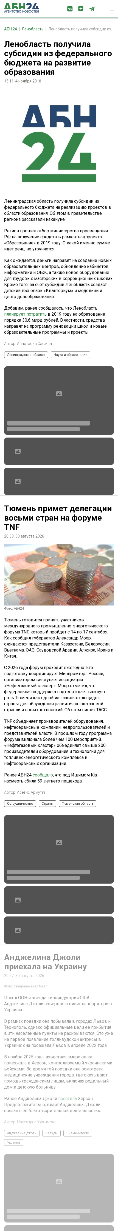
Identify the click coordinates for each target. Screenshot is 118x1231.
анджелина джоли (21, 1195)
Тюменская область (77, 804)
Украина (13, 1204)
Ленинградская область (26, 355)
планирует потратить (25, 314)
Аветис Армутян (31, 792)
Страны (47, 804)
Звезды (51, 1195)
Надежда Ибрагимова (37, 1183)
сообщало (43, 775)
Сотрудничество (20, 804)
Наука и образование (70, 355)
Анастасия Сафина (34, 343)
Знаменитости (77, 1195)
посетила (67, 1160)
